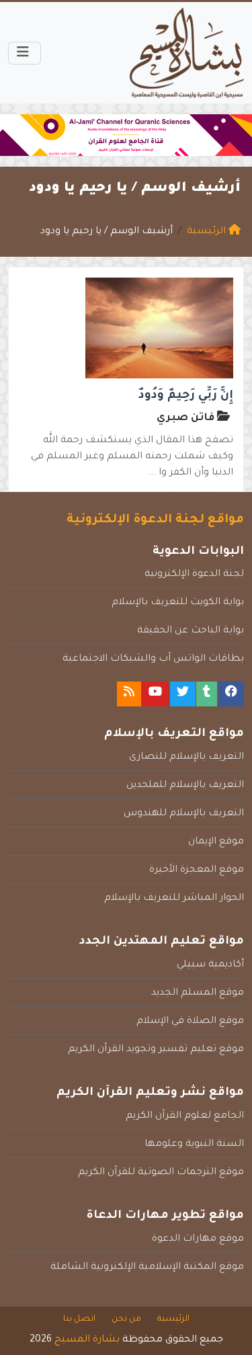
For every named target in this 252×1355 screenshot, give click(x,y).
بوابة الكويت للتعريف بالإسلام (178, 603)
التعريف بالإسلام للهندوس (184, 814)
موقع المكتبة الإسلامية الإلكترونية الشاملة (147, 1267)
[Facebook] (231, 694)
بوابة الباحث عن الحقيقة (190, 631)
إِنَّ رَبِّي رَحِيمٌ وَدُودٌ (185, 396)
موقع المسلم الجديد (197, 993)
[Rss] (129, 694)
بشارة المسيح (87, 1340)
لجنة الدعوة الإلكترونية (194, 574)
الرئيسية (173, 1319)
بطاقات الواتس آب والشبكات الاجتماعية (153, 659)
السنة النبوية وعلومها (194, 1144)
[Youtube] (155, 694)
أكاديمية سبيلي (210, 965)
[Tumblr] (206, 694)
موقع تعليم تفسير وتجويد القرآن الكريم (156, 1049)
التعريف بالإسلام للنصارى (186, 757)
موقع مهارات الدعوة (198, 1239)
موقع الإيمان (216, 842)
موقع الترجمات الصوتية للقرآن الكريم (161, 1172)
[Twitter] (183, 694)
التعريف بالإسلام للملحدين (185, 785)
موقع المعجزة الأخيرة (196, 870)
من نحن (126, 1319)
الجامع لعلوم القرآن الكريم (185, 1116)
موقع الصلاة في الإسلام (190, 1021)
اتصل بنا (79, 1319)
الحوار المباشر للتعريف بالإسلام (174, 898)
